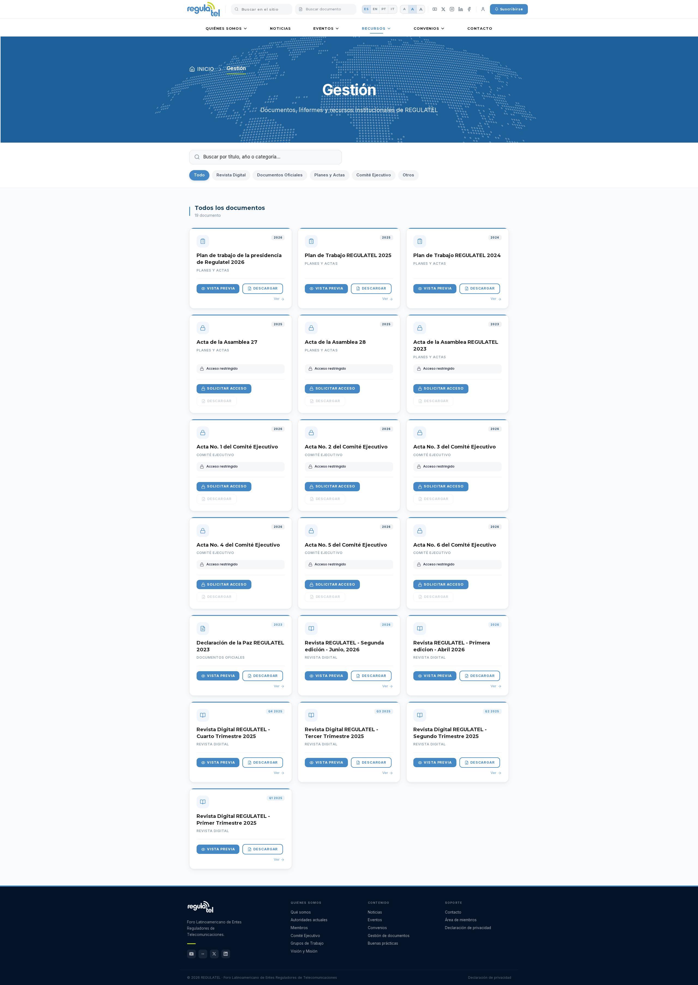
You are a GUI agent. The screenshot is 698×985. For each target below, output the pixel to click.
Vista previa (221, 288)
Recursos (373, 28)
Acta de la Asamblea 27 (227, 342)
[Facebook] (469, 9)
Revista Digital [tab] (231, 175)
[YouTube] (435, 9)
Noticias (280, 28)
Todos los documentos (230, 207)
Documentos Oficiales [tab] (280, 175)
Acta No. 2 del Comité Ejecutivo (346, 447)
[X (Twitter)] (443, 9)
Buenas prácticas (383, 943)
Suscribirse (511, 9)
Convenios (426, 28)
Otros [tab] (408, 175)
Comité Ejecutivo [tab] (373, 175)
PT (383, 9)
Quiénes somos (224, 28)
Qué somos (301, 912)
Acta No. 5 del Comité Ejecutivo (346, 545)
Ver (276, 299)
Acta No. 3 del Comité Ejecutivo (454, 447)
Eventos (323, 28)
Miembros (299, 928)
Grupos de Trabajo (307, 943)
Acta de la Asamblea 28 (335, 342)
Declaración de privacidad (468, 928)
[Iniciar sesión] (483, 9)
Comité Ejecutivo (305, 935)
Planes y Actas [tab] (329, 175)
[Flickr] (202, 954)
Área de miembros (461, 920)
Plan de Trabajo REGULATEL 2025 (348, 255)
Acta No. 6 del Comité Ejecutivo (454, 545)
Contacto (479, 28)
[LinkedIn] (460, 9)
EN (375, 9)
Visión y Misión (304, 951)
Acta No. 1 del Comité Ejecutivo (237, 447)
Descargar (265, 288)
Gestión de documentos (389, 935)
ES (366, 9)
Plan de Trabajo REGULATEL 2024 (457, 255)
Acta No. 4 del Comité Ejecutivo (238, 545)
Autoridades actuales (309, 920)
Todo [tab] (199, 175)
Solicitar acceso (227, 388)
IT (393, 9)
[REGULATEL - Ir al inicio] (200, 907)
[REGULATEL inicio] (203, 9)
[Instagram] (452, 9)
